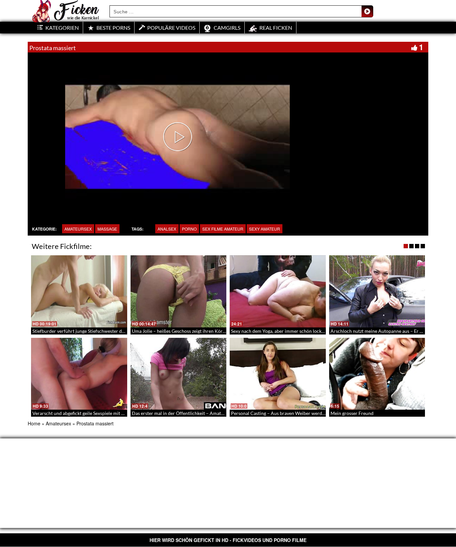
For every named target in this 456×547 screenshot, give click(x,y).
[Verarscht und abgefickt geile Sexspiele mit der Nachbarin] (79, 374)
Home (34, 423)
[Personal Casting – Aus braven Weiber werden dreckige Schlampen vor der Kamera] (278, 374)
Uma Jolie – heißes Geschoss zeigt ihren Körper (181, 331)
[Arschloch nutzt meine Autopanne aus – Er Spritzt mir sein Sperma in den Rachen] (377, 291)
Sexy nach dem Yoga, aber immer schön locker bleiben (286, 331)
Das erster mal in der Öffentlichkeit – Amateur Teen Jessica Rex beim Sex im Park (215, 413)
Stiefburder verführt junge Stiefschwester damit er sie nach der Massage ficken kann (118, 331)
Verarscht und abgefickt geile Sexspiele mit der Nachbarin (91, 413)
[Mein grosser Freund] (377, 374)
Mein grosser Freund (352, 413)
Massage (107, 229)
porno (189, 229)
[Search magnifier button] (367, 11)
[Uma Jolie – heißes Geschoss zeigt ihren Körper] (179, 291)
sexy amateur (264, 229)
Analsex (167, 229)
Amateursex (78, 229)
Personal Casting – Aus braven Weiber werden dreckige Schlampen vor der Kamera (317, 413)
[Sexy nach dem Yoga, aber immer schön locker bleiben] (278, 291)
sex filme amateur (222, 229)
